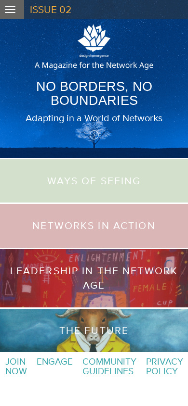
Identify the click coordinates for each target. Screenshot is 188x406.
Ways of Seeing (94, 180)
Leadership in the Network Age (94, 277)
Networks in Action (93, 225)
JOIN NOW (16, 366)
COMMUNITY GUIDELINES (109, 366)
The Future (94, 330)
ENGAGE (55, 361)
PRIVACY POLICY (164, 366)
